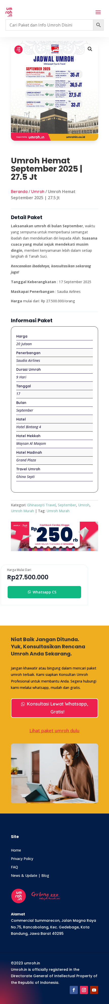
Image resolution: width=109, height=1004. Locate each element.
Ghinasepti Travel (41, 505)
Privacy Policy (22, 858)
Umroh (37, 191)
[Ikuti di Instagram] (84, 990)
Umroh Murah (22, 510)
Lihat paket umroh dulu (54, 730)
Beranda (19, 191)
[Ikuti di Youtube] (94, 990)
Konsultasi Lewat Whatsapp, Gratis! (57, 708)
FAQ (14, 867)
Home (16, 850)
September (67, 505)
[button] (90, 49)
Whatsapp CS (44, 592)
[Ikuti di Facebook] (74, 990)
